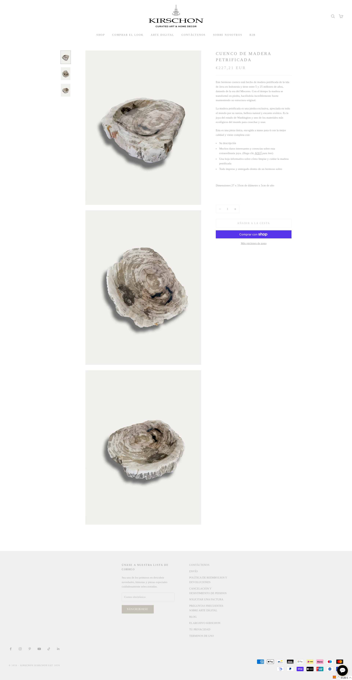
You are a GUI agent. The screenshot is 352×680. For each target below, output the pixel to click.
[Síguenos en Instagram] (20, 649)
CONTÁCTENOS (194, 34)
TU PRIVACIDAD (199, 629)
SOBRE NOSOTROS (227, 34)
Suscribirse (137, 609)
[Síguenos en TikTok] (49, 649)
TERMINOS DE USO (201, 635)
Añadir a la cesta (253, 223)
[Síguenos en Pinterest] (30, 649)
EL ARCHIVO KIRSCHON (204, 623)
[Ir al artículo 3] (65, 90)
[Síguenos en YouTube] (39, 649)
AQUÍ (258, 153)
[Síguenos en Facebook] (10, 649)
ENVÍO (193, 571)
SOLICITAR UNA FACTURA (206, 599)
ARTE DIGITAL (162, 34)
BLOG (193, 616)
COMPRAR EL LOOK (127, 34)
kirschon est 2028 (47, 665)
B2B (253, 34)
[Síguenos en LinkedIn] (58, 649)
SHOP (100, 34)
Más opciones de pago (254, 243)
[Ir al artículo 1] (65, 57)
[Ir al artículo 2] (65, 73)
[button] (336, 677)
